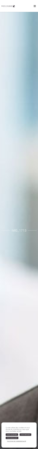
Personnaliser (12, 438)
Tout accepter (12, 434)
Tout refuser (25, 434)
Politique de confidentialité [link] (16, 441)
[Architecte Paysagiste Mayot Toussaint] (8, 6)
